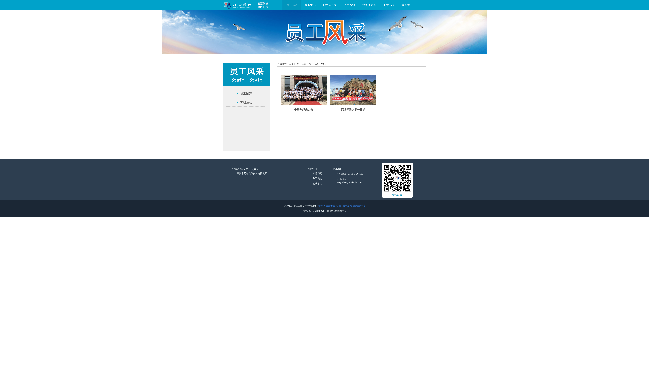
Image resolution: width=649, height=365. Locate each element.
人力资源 (349, 5)
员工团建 (246, 93)
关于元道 (292, 5)
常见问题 (317, 173)
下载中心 (388, 5)
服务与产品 (330, 5)
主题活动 (246, 102)
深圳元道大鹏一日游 (353, 109)
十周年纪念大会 (303, 109)
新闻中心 (310, 5)
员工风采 (313, 64)
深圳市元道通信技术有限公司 (252, 173)
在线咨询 (317, 183)
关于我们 (317, 178)
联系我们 (407, 5)
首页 (291, 64)
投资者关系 (369, 5)
